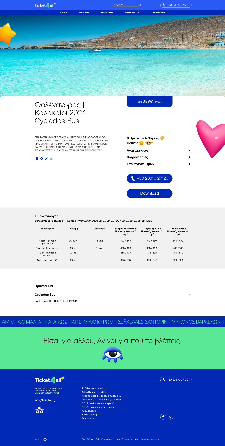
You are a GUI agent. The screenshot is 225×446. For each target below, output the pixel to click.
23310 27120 (56, 391)
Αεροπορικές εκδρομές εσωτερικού (101, 396)
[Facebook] (163, 417)
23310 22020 (44, 391)
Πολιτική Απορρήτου (105, 439)
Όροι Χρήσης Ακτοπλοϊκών (147, 439)
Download (149, 194)
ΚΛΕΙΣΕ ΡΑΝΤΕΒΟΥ (133, 12)
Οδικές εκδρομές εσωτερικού (98, 403)
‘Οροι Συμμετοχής (125, 439)
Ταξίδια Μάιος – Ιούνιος (94, 388)
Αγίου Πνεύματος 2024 (94, 392)
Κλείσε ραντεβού (91, 415)
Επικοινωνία (88, 418)
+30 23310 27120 (177, 5)
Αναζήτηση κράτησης (106, 12)
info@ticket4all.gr (45, 400)
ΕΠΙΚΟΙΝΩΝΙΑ (159, 12)
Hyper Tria (38, 439)
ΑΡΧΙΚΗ (63, 12)
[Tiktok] (170, 417)
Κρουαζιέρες (85, 12)
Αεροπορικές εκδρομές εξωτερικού (101, 400)
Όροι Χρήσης (87, 439)
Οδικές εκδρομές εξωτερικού (98, 407)
